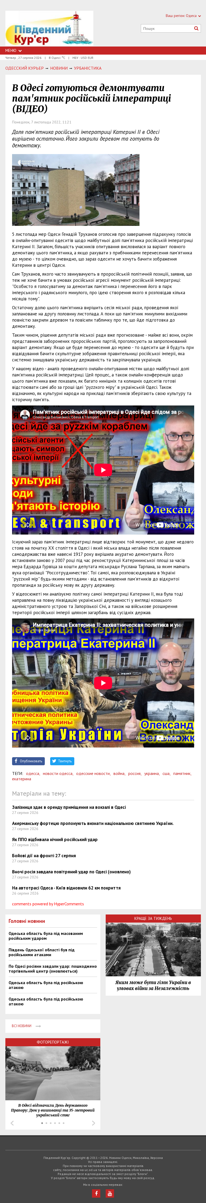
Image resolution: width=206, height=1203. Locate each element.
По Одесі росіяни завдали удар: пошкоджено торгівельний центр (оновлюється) (53, 968)
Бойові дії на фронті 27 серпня (44, 856)
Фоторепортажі (53, 1042)
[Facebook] (96, 1193)
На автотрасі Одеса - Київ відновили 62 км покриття (66, 888)
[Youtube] (110, 1193)
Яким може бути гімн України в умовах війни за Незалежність (153, 985)
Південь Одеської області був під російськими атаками (42, 952)
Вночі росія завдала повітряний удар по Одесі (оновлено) (71, 872)
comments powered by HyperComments (48, 903)
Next (93, 1123)
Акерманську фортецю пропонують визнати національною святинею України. (93, 823)
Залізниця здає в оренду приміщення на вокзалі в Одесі (69, 807)
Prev (12, 1123)
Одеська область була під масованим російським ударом (46, 936)
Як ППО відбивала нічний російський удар (55, 839)
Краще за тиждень (153, 918)
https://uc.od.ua (49, 29)
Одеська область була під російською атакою (46, 985)
